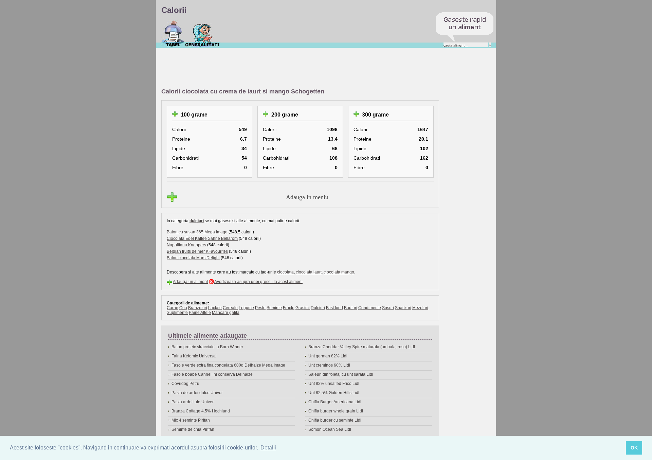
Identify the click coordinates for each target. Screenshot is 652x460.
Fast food (334, 307)
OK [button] (634, 447)
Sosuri (388, 307)
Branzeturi (197, 307)
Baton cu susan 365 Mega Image (197, 232)
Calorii (173, 33)
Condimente (369, 307)
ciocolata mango (339, 272)
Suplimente (177, 312)
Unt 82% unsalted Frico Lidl (333, 383)
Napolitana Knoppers (186, 245)
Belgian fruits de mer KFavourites (197, 251)
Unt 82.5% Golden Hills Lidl (333, 392)
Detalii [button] (268, 447)
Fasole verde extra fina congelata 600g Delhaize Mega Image (228, 365)
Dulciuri (318, 307)
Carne (172, 307)
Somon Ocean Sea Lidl (329, 429)
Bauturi (350, 307)
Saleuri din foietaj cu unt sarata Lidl (340, 374)
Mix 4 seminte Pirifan (190, 420)
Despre (202, 33)
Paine (194, 312)
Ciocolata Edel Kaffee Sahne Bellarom (202, 238)
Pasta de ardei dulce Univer (197, 392)
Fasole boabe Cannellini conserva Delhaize (212, 374)
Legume (246, 307)
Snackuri (403, 307)
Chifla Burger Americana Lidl (334, 402)
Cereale (230, 307)
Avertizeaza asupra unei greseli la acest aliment (258, 281)
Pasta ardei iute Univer (192, 402)
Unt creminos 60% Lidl (329, 365)
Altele (205, 312)
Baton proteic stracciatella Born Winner (207, 346)
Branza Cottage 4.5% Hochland (200, 411)
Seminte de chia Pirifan (192, 429)
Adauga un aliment (190, 281)
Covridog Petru (185, 383)
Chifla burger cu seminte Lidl (334, 420)
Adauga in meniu (307, 197)
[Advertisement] (285, 68)
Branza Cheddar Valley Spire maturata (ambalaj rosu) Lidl (361, 346)
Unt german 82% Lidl (327, 356)
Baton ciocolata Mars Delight (193, 257)
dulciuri (196, 220)
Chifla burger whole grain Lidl (335, 411)
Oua (183, 307)
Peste (260, 307)
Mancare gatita (225, 312)
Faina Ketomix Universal (194, 356)
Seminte (274, 307)
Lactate (215, 307)
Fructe (288, 307)
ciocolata (285, 272)
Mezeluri (420, 307)
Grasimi (302, 307)
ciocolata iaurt (309, 272)
